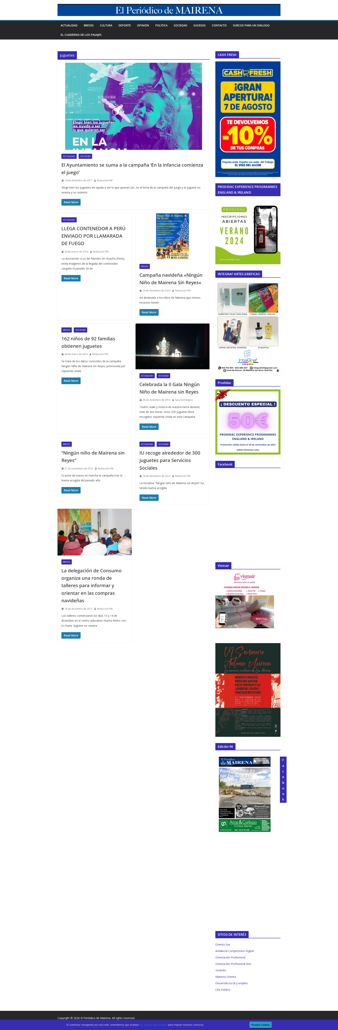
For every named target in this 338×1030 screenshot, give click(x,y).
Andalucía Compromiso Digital (234, 951)
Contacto (219, 25)
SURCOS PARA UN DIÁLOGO (251, 25)
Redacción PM (104, 180)
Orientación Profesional (230, 957)
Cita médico (222, 989)
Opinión (143, 25)
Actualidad (69, 25)
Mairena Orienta (225, 977)
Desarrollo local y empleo (231, 983)
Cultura (106, 25)
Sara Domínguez (184, 400)
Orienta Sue (222, 944)
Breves (89, 25)
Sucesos (199, 25)
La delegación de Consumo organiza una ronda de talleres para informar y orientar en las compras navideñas (91, 585)
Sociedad (180, 25)
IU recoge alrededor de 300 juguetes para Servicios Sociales (169, 460)
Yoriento (220, 970)
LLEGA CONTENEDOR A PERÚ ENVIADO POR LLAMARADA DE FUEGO (93, 236)
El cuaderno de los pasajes (81, 35)
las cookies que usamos (153, 1024)
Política (161, 25)
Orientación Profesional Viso (233, 964)
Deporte (125, 25)
